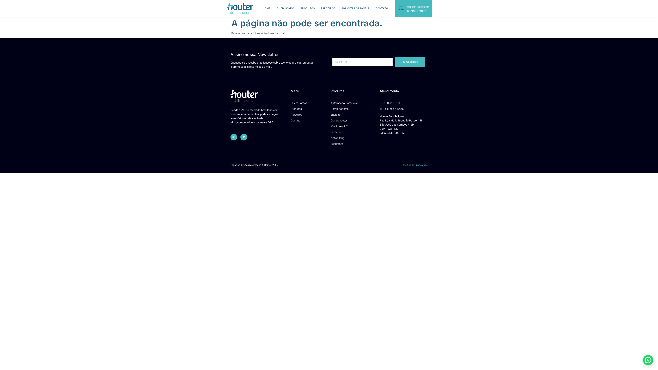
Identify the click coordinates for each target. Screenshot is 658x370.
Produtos (308, 8)
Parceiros (328, 8)
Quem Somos (286, 8)
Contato (382, 8)
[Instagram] (233, 137)
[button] (648, 360)
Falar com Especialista (417, 7)
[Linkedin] (243, 137)
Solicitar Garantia (355, 8)
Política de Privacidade (415, 165)
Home (267, 8)
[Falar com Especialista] (401, 8)
